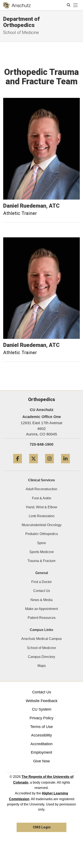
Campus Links (41, 630)
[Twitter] (33, 465)
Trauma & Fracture (41, 561)
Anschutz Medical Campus (41, 639)
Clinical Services (41, 480)
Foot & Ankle (41, 498)
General (41, 573)
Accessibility (41, 735)
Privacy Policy (41, 718)
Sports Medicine (41, 552)
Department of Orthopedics (21, 22)
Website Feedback (41, 701)
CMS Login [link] (41, 827)
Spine (41, 543)
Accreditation (41, 744)
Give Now (41, 761)
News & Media (41, 600)
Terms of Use (41, 727)
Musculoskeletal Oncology (42, 525)
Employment (41, 752)
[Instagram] (49, 465)
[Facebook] (17, 465)
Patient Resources (42, 618)
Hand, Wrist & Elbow (41, 507)
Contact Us (41, 591)
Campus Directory (41, 657)
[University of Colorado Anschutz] (17, 5)
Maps (41, 665)
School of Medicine (41, 648)
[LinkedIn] (65, 465)
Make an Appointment (41, 609)
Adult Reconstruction (41, 489)
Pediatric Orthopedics (41, 534)
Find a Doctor (41, 582)
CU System (41, 709)
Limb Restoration (41, 516)
